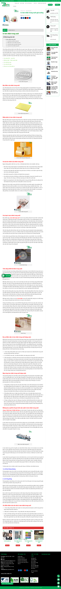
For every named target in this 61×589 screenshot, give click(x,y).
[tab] (5, 30)
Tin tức (35, 3)
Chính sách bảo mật (23, 559)
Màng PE (34, 558)
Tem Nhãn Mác (35, 565)
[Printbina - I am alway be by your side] (6, 5)
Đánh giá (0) (11, 30)
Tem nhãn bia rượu (7, 62)
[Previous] (3, 539)
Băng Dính (34, 559)
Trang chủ (17, 3)
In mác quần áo (7, 541)
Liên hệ (14, 6)
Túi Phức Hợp (35, 562)
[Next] (43, 539)
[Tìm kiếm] (13, 3)
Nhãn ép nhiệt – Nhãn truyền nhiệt (10, 60)
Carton (33, 568)
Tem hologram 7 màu (39, 541)
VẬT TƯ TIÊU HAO (28, 3)
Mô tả (5, 30)
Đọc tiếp (7, 545)
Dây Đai (34, 564)
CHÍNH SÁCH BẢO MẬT (42, 3)
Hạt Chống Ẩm (35, 566)
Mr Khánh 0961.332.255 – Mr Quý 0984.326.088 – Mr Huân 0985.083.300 (38, 0)
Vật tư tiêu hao (22, 557)
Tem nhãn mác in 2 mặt (18, 541)
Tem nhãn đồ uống (7, 64)
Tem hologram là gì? (28, 541)
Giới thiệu (22, 3)
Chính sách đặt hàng (23, 560)
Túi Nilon (34, 561)
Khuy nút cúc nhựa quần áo (9, 66)
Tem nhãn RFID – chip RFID (9, 58)
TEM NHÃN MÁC (28, 10)
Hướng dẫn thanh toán (21, 0)
